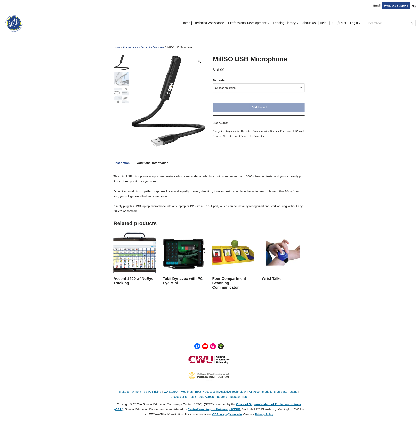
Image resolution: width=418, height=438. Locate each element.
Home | (187, 23)
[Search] (412, 23)
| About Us (308, 23)
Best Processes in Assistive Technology (221, 391)
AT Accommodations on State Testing (273, 391)
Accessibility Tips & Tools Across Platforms (199, 396)
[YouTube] (205, 346)
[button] (268, 23)
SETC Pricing (152, 391)
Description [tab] (121, 163)
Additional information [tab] (152, 163)
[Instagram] (213, 346)
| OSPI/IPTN (337, 23)
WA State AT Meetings (178, 391)
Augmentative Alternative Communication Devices (252, 131)
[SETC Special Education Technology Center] (13, 23)
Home (116, 47)
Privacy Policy (264, 414)
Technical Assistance (209, 23)
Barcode (219, 80)
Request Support (396, 5)
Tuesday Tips (238, 396)
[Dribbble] (221, 346)
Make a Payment (130, 391)
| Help (322, 23)
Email (377, 5)
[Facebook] (197, 346)
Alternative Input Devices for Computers (143, 47)
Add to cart (259, 107)
